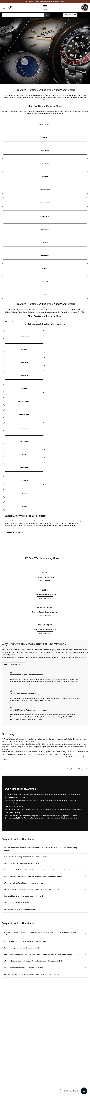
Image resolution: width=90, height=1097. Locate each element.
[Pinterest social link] (82, 769)
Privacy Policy (67, 1085)
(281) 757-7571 (14, 1003)
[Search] (47, 15)
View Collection (45, 581)
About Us (5, 1042)
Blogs (3, 1058)
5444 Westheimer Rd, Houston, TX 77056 (71, 312)
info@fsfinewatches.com (14, 1008)
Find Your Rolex (70, 14)
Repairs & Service (7, 1044)
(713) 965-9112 (18, 1005)
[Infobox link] (45, 210)
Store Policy (53, 1085)
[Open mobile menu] (4, 8)
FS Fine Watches (33, 1093)
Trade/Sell (5, 1047)
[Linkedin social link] (86, 769)
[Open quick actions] (84, 1091)
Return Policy (6, 1054)
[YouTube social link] (78, 769)
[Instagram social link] (67, 769)
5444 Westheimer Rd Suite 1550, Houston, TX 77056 (28, 744)
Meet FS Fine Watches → (13, 664)
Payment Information (8, 1056)
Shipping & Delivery (8, 1051)
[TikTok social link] (71, 769)
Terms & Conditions (24, 1085)
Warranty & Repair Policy (40, 1085)
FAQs (60, 1085)
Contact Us (5, 1049)
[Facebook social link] (74, 769)
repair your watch (14, 532)
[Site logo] (45, 7)
